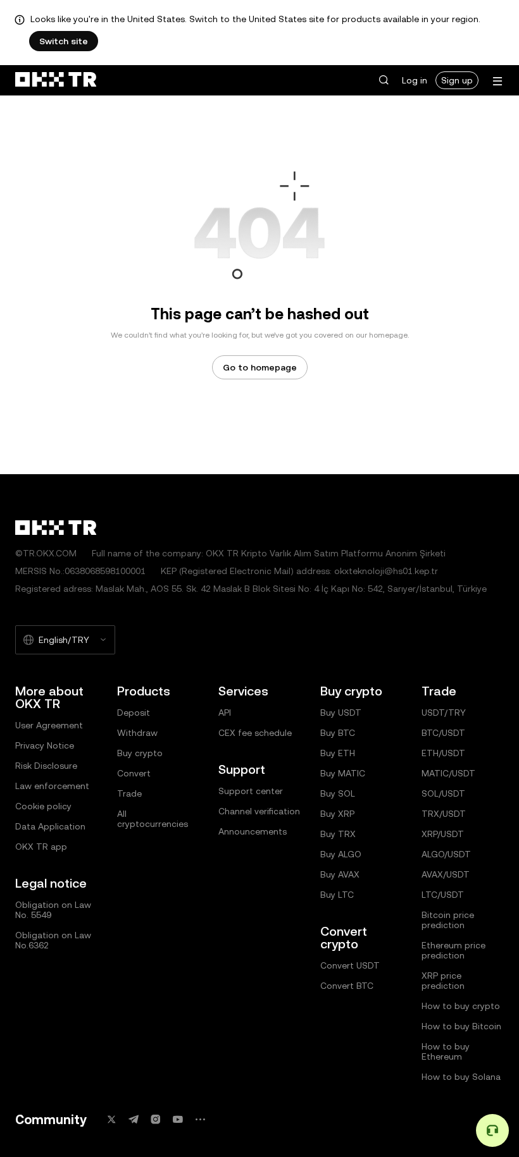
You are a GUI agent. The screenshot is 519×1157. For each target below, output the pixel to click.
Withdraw (137, 733)
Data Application (50, 826)
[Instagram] (155, 1119)
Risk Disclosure (46, 766)
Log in (414, 80)
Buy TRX (338, 834)
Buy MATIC (342, 773)
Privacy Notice (44, 745)
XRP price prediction (443, 980)
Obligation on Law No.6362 (53, 940)
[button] (383, 80)
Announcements (252, 831)
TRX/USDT (444, 814)
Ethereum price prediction (453, 950)
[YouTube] (178, 1119)
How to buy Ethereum (446, 1051)
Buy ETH (337, 753)
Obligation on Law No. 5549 (53, 910)
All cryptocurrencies (152, 819)
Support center (250, 791)
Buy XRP (337, 814)
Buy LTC (337, 895)
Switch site (63, 41)
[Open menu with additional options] (497, 81)
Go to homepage (260, 367)
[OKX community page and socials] (200, 1119)
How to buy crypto (461, 1006)
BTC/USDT (443, 733)
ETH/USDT (443, 753)
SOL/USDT (443, 793)
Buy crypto (140, 753)
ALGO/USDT (446, 854)
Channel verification (259, 811)
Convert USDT (350, 965)
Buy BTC (337, 733)
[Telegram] (133, 1119)
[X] (111, 1119)
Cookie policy (43, 806)
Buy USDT (340, 712)
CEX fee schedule (255, 733)
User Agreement (49, 725)
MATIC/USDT (448, 773)
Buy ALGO (340, 854)
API (224, 712)
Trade (129, 793)
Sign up (457, 80)
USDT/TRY (444, 712)
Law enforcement (52, 786)
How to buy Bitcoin (461, 1026)
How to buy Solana (461, 1077)
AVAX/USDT (446, 874)
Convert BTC (346, 986)
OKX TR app (41, 847)
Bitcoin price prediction (448, 920)
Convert (134, 773)
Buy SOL (337, 793)
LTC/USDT (443, 895)
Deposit (133, 712)
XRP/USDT (443, 834)
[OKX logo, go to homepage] (55, 80)
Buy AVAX (340, 874)
